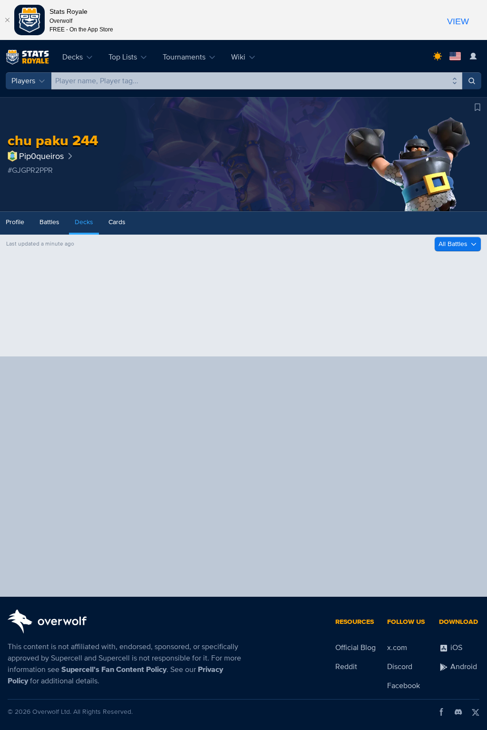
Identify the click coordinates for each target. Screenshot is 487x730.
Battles (49, 222)
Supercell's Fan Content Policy (113, 669)
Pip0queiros (41, 156)
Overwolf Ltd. (51, 712)
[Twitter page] (475, 712)
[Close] (7, 20)
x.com (397, 647)
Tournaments (184, 57)
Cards (117, 222)
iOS (455, 647)
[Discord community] (458, 712)
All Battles (453, 244)
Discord (399, 666)
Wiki (238, 57)
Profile (15, 222)
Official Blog (355, 647)
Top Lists (122, 57)
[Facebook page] (441, 712)
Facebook (403, 686)
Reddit (346, 666)
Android (462, 666)
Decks (72, 57)
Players (23, 81)
